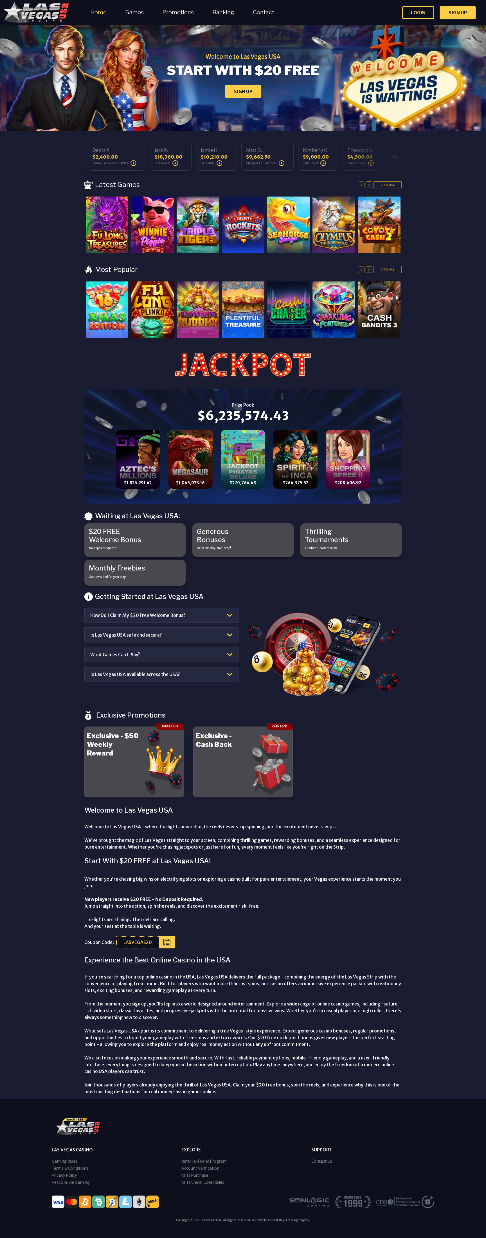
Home (98, 12)
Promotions (178, 12)
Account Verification (200, 1168)
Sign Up (458, 12)
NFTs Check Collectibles (202, 1182)
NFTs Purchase (194, 1175)
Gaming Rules (64, 1161)
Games (134, 12)
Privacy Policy (64, 1175)
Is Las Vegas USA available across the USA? (135, 674)
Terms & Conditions (70, 1168)
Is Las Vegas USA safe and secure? (126, 635)
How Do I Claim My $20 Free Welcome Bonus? (137, 615)
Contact (263, 12)
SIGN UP (243, 91)
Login (418, 12)
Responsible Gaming (71, 1182)
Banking (223, 12)
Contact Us (321, 1161)
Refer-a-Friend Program (204, 1161)
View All (388, 184)
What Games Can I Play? (115, 654)
